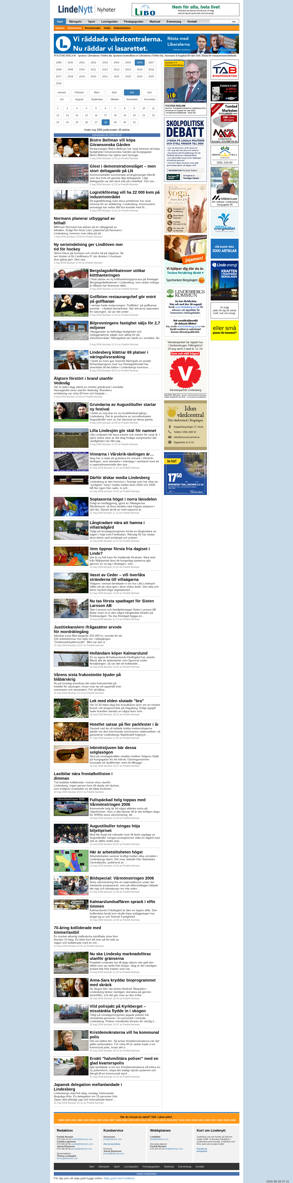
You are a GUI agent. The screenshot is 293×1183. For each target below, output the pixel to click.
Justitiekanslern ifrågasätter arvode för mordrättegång (88, 629)
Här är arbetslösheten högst (116, 852)
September (97, 99)
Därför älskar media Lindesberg (120, 477)
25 (77, 122)
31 (134, 122)
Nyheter (60, 28)
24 (67, 122)
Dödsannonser (122, 28)
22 (153, 115)
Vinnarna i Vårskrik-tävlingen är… (122, 454)
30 (124, 122)
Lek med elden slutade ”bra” (117, 701)
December (149, 99)
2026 (59, 83)
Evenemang (174, 21)
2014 (128, 69)
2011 (93, 69)
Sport (91, 21)
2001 (82, 62)
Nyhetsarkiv (75, 28)
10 (144, 108)
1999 (59, 62)
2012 (105, 69)
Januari (62, 92)
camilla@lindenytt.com (82, 1144)
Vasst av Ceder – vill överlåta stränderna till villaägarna (117, 577)
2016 (151, 69)
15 (86, 115)
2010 (82, 69)
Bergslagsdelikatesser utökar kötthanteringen (117, 272)
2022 (116, 76)
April (114, 92)
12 (57, 115)
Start (60, 21)
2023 (128, 76)
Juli (62, 99)
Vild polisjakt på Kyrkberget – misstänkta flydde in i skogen (118, 1008)
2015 (140, 69)
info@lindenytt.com (112, 1139)
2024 (140, 76)
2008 (59, 69)
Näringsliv (75, 21)
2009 (70, 69)
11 (153, 108)
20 (134, 115)
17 (105, 115)
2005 (128, 62)
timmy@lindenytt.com (67, 1158)
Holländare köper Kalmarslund (118, 653)
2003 (105, 62)
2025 (151, 76)
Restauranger (93, 28)
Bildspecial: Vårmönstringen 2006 (122, 878)
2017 (59, 76)
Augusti (79, 99)
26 (86, 122)
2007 (151, 62)
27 (96, 122)
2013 (116, 69)
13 (67, 115)
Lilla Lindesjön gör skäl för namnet (123, 430)
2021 (105, 76)
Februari (79, 92)
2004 (116, 62)
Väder (107, 28)
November (132, 99)
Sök (234, 22)
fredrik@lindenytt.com (81, 1139)
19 (124, 115)
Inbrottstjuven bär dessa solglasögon (113, 749)
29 (115, 122)
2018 (70, 76)
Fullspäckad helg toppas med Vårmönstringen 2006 (118, 802)
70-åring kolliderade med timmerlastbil (77, 930)
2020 (93, 76)
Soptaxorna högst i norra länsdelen (123, 499)
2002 (93, 62)
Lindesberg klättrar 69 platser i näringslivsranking (119, 354)
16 (96, 115)
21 (144, 115)
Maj (132, 92)
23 (57, 122)
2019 (82, 76)
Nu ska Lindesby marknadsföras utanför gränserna (120, 956)
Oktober (114, 99)
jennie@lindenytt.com (81, 1149)
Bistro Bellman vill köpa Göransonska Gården (112, 142)
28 (105, 122)
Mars (96, 92)
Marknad (155, 21)
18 (115, 115)
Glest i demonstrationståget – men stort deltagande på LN (123, 168)
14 (77, 115)
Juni (149, 92)
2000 (70, 62)
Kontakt (192, 21)
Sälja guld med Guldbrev (119, 1178)
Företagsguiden (133, 21)
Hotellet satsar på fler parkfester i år (124, 724)
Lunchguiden (109, 21)
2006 (140, 62)
